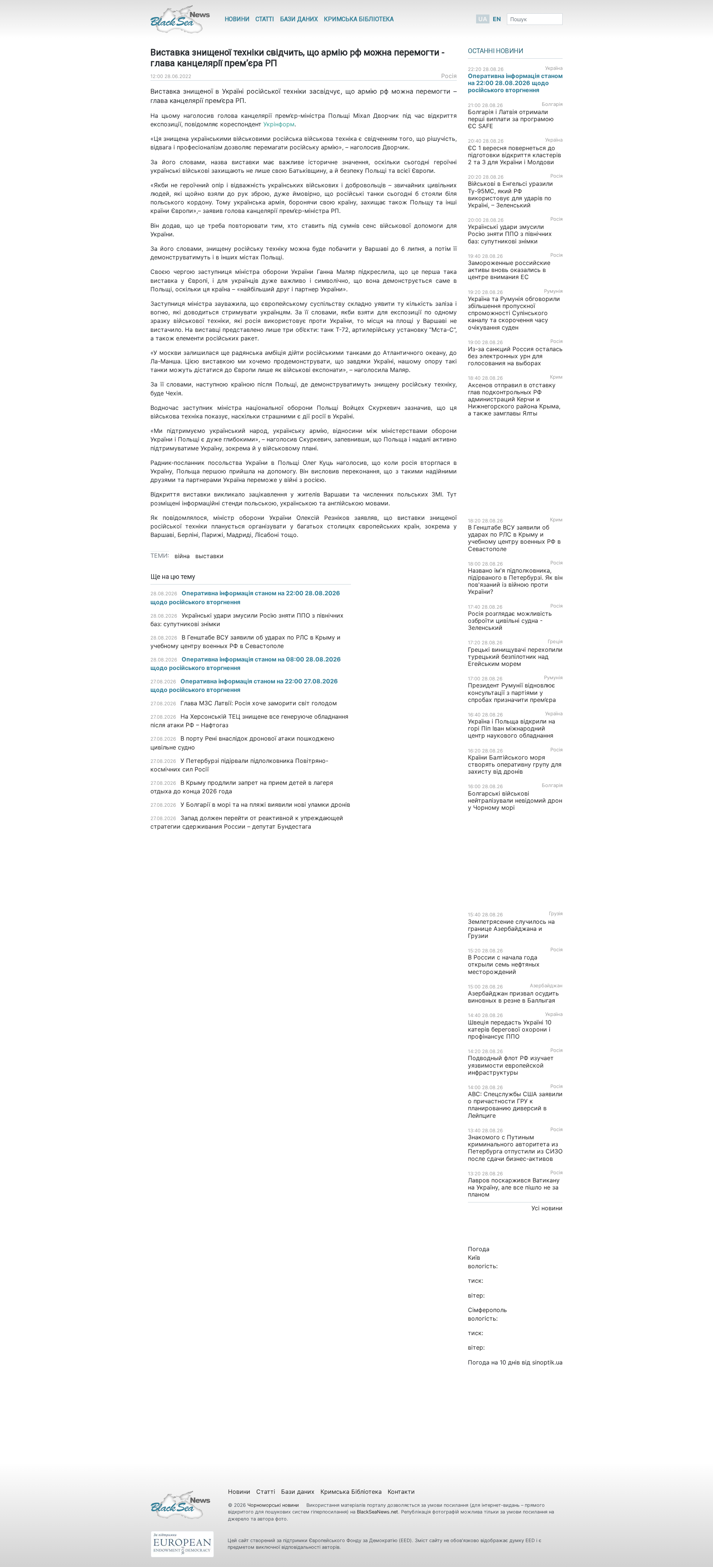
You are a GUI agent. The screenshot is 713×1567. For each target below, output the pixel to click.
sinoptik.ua (547, 1362)
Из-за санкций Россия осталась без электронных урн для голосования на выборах (515, 356)
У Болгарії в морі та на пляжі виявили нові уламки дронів (265, 804)
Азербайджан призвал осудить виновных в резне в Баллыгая (513, 997)
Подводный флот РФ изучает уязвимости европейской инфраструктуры (511, 1065)
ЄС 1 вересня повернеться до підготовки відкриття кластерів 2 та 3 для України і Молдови (514, 155)
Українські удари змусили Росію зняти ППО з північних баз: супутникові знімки (510, 234)
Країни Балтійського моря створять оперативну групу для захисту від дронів (514, 764)
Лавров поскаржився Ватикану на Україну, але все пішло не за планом (514, 1187)
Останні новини (495, 51)
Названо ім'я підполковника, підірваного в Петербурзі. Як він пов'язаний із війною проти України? (515, 581)
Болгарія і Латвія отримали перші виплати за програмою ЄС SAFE (511, 119)
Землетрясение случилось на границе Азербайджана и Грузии (511, 928)
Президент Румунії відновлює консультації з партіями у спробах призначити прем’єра (512, 692)
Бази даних (299, 19)
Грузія (556, 913)
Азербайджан (546, 985)
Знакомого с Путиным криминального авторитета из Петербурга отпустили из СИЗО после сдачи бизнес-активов (515, 1147)
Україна (554, 68)
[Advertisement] (409, 690)
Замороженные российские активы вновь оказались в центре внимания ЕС (509, 270)
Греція (555, 641)
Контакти (401, 1491)
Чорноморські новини (273, 1505)
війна (182, 556)
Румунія (553, 291)
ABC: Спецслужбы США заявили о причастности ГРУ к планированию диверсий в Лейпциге (515, 1104)
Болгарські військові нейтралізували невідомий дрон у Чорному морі (515, 800)
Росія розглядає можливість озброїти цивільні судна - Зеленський (510, 620)
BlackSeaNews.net (377, 1512)
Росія (449, 76)
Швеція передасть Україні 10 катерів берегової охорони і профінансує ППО (509, 1029)
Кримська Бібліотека (359, 19)
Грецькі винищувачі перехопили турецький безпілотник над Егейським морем (515, 656)
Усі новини (547, 1208)
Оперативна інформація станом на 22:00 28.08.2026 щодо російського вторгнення (515, 83)
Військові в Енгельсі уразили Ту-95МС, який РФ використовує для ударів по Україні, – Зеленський (510, 194)
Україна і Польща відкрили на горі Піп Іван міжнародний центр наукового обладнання (511, 728)
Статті (264, 19)
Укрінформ (278, 124)
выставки (209, 556)
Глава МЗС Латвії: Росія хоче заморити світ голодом (258, 703)
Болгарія (552, 104)
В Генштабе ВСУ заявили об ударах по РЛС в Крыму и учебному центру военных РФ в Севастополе (514, 538)
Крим (556, 377)
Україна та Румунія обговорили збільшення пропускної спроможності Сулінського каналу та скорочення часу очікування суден (514, 313)
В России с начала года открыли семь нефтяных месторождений (504, 964)
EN (497, 19)
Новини (237, 19)
